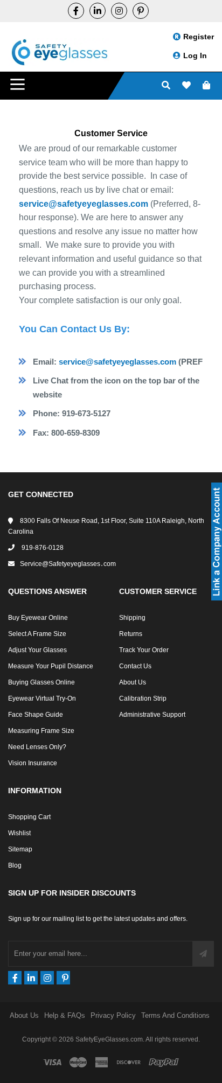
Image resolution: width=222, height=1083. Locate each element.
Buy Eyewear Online (38, 617)
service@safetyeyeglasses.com (83, 203)
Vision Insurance (32, 763)
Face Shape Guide (35, 714)
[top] (11, 1055)
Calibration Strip (142, 698)
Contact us (135, 666)
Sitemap (20, 849)
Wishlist (19, 833)
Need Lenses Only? (37, 747)
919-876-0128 (42, 547)
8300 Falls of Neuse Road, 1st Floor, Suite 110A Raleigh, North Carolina (106, 526)
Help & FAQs (64, 1015)
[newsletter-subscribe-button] (203, 954)
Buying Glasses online (41, 682)
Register (198, 36)
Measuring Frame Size (41, 731)
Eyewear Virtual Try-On (42, 698)
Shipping (132, 617)
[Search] (166, 86)
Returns (130, 634)
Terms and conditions (175, 1015)
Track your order (144, 650)
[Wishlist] (186, 86)
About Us (132, 682)
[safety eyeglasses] (76, 11)
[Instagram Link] (119, 11)
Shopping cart (29, 817)
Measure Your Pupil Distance (50, 666)
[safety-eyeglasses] (97, 11)
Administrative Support (152, 714)
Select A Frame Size (37, 634)
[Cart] (206, 86)
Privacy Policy (113, 1015)
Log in (195, 55)
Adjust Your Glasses (37, 650)
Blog (15, 865)
